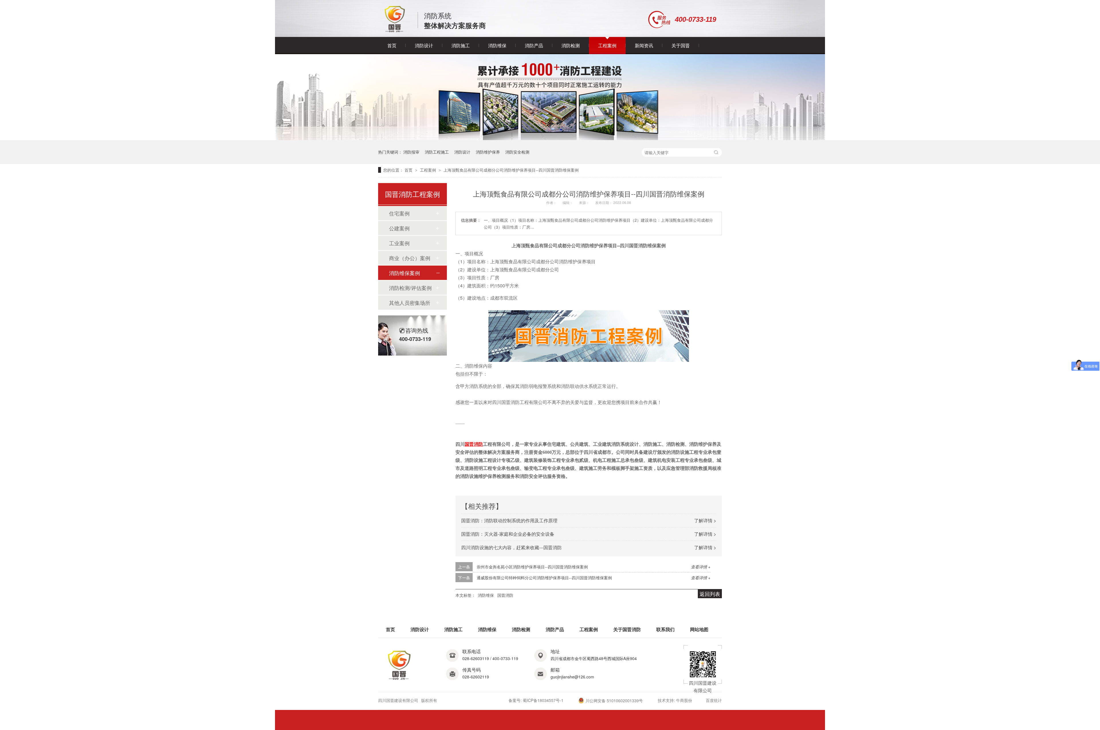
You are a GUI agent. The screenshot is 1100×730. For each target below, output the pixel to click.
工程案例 (607, 45)
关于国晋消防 (627, 629)
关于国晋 (680, 45)
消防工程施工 (437, 152)
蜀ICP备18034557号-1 (543, 700)
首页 (391, 45)
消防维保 (497, 45)
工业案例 (399, 243)
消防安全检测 (517, 152)
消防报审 (411, 152)
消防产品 (534, 45)
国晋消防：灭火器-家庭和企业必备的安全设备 (507, 534)
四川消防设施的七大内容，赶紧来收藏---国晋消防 (511, 547)
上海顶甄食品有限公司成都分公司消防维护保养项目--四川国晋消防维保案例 (511, 170)
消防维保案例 (404, 272)
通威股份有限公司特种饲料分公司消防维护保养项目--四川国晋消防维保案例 (544, 577)
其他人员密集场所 (409, 302)
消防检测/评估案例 (410, 287)
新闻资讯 (644, 45)
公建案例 (399, 228)
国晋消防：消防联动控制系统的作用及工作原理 (509, 520)
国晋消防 (505, 595)
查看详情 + (700, 567)
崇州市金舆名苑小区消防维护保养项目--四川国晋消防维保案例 (532, 567)
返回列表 (710, 593)
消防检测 (570, 45)
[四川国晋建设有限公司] (395, 31)
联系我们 (665, 629)
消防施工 (460, 45)
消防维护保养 (488, 152)
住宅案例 (399, 213)
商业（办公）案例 (409, 258)
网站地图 (699, 629)
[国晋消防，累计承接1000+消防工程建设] (550, 138)
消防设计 (424, 45)
